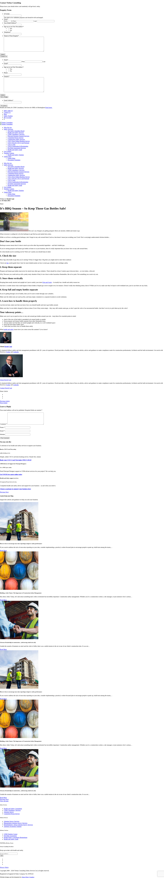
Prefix (5, 21)
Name (6, 19)
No (11, 30)
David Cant (8, 346)
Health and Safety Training (16, 155)
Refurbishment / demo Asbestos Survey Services (18, 825)
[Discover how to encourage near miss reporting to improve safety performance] (19, 540)
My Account (7, 117)
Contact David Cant (6, 388)
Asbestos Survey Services (11, 821)
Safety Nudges (8, 116)
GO (2, 855)
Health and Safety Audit (15, 150)
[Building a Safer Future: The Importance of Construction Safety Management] (19, 589)
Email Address (8, 100)
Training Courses (9, 153)
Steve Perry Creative (28, 877)
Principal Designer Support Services (18, 136)
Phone (6, 72)
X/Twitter (7, 14)
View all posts (4, 801)
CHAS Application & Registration (18, 146)
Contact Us (4, 56)
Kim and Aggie (47, 282)
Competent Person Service (15, 138)
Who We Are (8, 127)
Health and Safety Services (16, 132)
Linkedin (16, 352)
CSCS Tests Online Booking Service (19, 141)
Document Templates (14, 160)
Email (6, 63)
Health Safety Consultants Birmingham (15, 837)
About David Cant (5, 380)
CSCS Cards (11, 144)
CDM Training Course (10, 834)
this (8, 263)
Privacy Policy (4, 867)
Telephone (7, 32)
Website (2, 434)
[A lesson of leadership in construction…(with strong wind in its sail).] (19, 638)
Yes (11, 28)
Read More (3, 550)
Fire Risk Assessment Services (17, 148)
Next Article (3, 403)
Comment (3, 424)
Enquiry (6, 76)
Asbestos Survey (9, 812)
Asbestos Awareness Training (12, 826)
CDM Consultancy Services (16, 134)
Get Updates (7, 151)
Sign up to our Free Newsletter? (14, 26)
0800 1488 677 (8, 111)
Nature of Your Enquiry (11, 36)
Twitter (8, 352)
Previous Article (5, 401)
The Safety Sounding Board (16, 131)
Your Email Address (10, 23)
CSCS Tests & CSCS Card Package (18, 143)
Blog (5, 114)
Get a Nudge (4, 97)
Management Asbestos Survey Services (15, 823)
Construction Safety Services (16, 139)
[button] (3, 492)
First (14, 21)
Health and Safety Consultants (13, 808)
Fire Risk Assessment (10, 836)
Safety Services (8, 129)
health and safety (9, 329)
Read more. (48, 107)
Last (35, 21)
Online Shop (7, 156)
